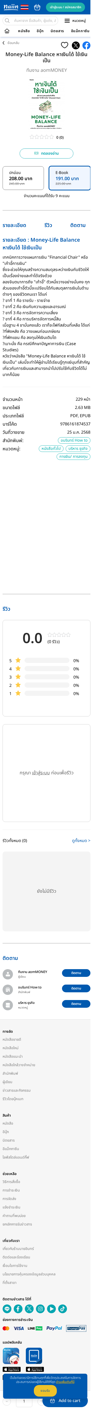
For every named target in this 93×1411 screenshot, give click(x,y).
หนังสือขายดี (12, 1039)
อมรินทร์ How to (74, 440)
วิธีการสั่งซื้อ (11, 1182)
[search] (7, 20)
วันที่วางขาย (14, 432)
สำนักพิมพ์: (13, 440)
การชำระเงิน (11, 1190)
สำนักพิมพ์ (10, 1073)
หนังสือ (24, 31)
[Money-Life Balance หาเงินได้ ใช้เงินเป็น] (76, 45)
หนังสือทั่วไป (51, 449)
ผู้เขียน (7, 1082)
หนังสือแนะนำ (13, 1056)
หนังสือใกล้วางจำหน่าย (19, 1065)
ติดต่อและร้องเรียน (16, 1257)
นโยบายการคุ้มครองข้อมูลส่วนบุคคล (29, 1274)
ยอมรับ (45, 1390)
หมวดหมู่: (11, 448)
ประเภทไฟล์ (13, 416)
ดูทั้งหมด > (81, 841)
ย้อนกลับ (13, 43)
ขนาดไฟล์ (11, 407)
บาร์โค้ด (10, 424)
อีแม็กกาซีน (80, 31)
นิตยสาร (57, 31)
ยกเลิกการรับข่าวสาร (17, 1224)
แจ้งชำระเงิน (11, 1207)
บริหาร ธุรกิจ (78, 449)
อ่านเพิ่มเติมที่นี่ (65, 1382)
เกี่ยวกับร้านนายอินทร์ (18, 1248)
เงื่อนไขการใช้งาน (15, 1265)
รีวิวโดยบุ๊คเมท (13, 1099)
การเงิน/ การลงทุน (73, 457)
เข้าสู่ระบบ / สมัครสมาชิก (65, 7)
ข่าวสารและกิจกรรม (17, 1090)
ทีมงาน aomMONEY (46, 70)
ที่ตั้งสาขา (10, 1282)
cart (37, 7)
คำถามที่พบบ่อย (14, 1216)
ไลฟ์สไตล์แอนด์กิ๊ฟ (16, 1157)
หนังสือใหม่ (11, 1048)
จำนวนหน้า (12, 399)
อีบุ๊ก (40, 31)
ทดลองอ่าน (50, 153)
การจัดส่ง (9, 1199)
